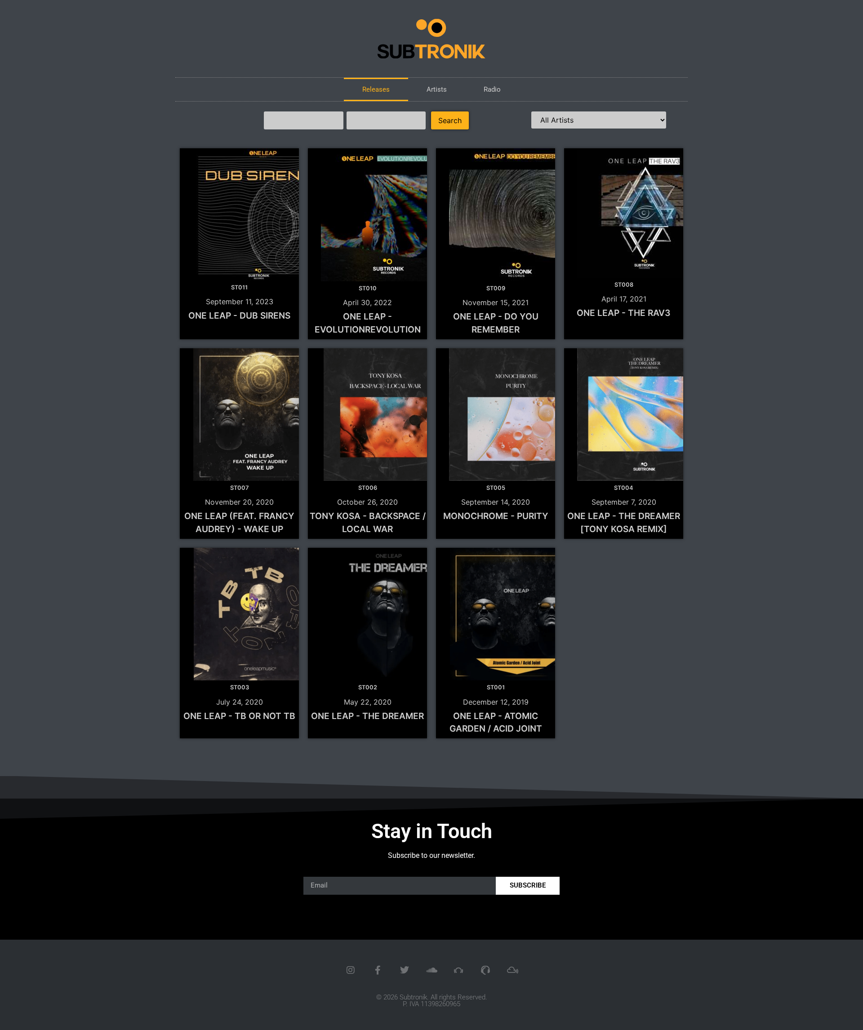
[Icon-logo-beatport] (458, 970)
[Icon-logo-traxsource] (485, 970)
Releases (376, 89)
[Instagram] (350, 970)
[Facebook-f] (377, 970)
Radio (492, 89)
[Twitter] (404, 970)
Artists (437, 89)
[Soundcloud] (431, 970)
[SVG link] (431, 38)
